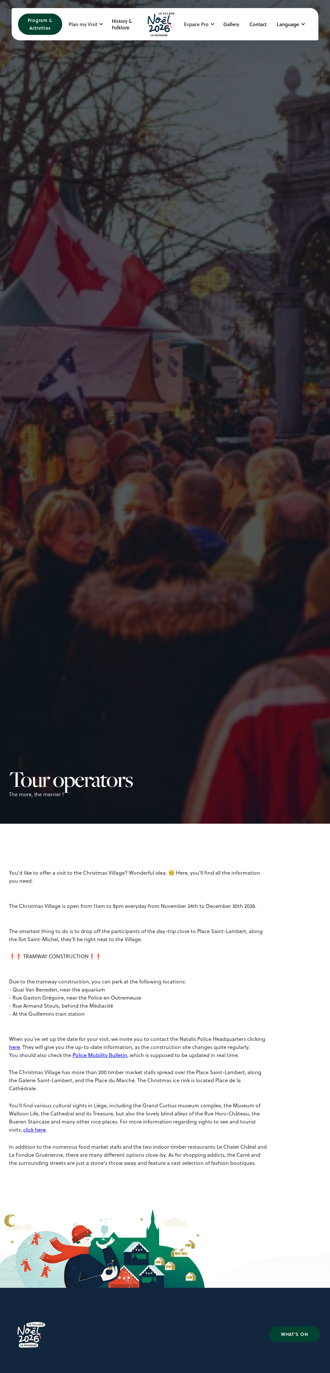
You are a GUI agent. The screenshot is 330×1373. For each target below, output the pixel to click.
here (14, 1047)
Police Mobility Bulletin (100, 1055)
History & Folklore (122, 24)
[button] (88, 24)
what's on (294, 1334)
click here (34, 1129)
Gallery (231, 24)
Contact (258, 24)
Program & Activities (40, 24)
